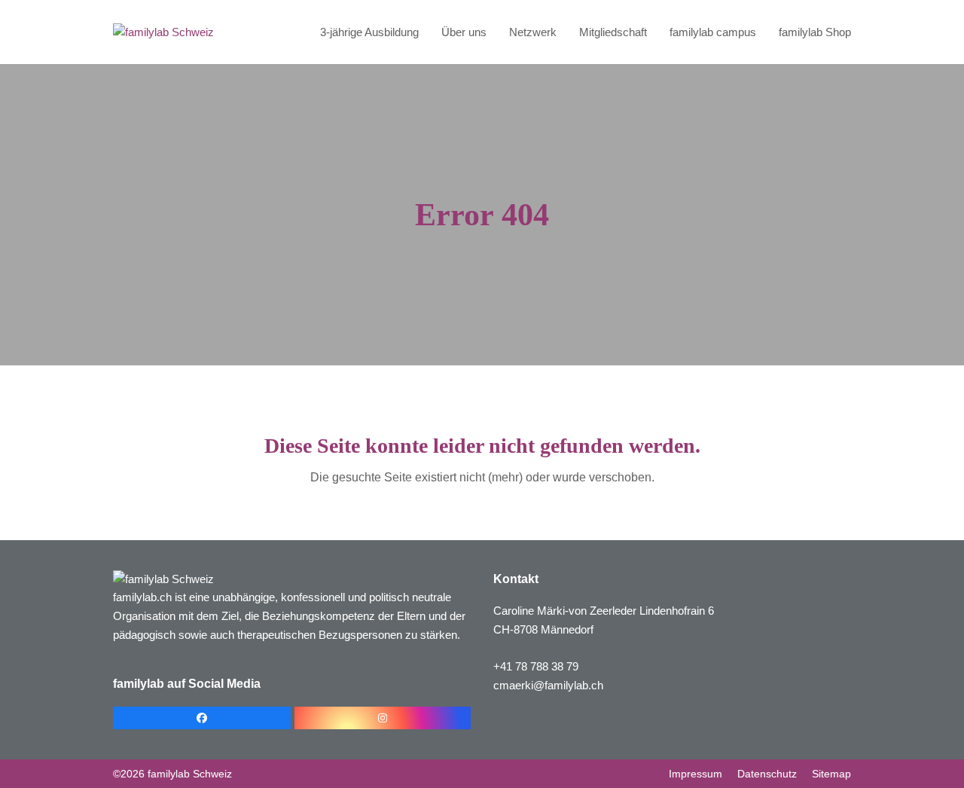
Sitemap (831, 774)
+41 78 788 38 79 (535, 666)
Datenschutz (767, 774)
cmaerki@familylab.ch (548, 685)
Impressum (695, 774)
